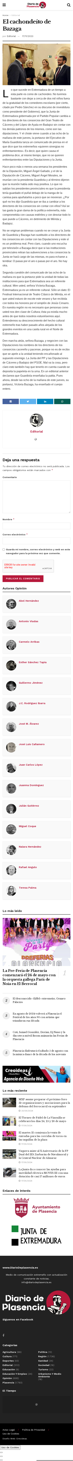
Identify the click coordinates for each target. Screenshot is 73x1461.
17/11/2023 (27, 36)
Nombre (9, 519)
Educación (9, 1369)
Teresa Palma (27, 887)
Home (5, 15)
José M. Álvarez (29, 723)
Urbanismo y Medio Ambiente (49, 1375)
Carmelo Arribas (29, 641)
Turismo (43, 1369)
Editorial (16, 15)
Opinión (7, 1378)
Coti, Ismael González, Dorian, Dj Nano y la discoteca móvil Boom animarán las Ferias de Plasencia (40, 1036)
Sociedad (43, 1365)
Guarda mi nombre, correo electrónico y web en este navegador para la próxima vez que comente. (38, 551)
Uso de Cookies (11, 1433)
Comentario (10, 477)
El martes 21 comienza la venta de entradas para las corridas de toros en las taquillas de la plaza (43, 1136)
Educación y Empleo (15, 1373)
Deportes (8, 1360)
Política (42, 1352)
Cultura (7, 1356)
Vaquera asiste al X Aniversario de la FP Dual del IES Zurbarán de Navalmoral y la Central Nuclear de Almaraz (43, 1154)
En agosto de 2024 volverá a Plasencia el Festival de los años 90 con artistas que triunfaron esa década (37, 1017)
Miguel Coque (27, 826)
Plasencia (8, 1382)
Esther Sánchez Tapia (33, 662)
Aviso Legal (9, 1430)
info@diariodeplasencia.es (36, 1282)
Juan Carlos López (31, 764)
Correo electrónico (15, 534)
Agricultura (9, 1352)
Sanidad (43, 1360)
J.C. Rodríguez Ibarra (32, 703)
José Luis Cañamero (32, 744)
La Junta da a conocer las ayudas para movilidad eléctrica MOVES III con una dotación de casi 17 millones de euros (43, 1173)
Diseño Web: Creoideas (15, 1438)
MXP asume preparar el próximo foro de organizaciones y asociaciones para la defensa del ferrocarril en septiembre (44, 1103)
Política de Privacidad (33, 1430)
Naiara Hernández (30, 846)
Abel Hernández (29, 600)
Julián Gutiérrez (29, 805)
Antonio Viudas (28, 621)
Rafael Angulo (28, 867)
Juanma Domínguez (31, 785)
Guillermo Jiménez (31, 682)
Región (42, 1356)
